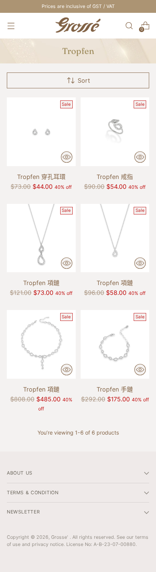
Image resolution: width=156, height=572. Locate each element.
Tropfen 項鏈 (41, 283)
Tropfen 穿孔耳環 (41, 176)
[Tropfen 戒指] (115, 131)
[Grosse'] (78, 25)
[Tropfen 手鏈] (115, 344)
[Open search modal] (129, 26)
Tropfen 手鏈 (115, 389)
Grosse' (60, 537)
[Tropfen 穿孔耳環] (41, 131)
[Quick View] (67, 157)
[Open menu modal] (11, 26)
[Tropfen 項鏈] (41, 238)
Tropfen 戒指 (115, 176)
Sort (84, 80)
